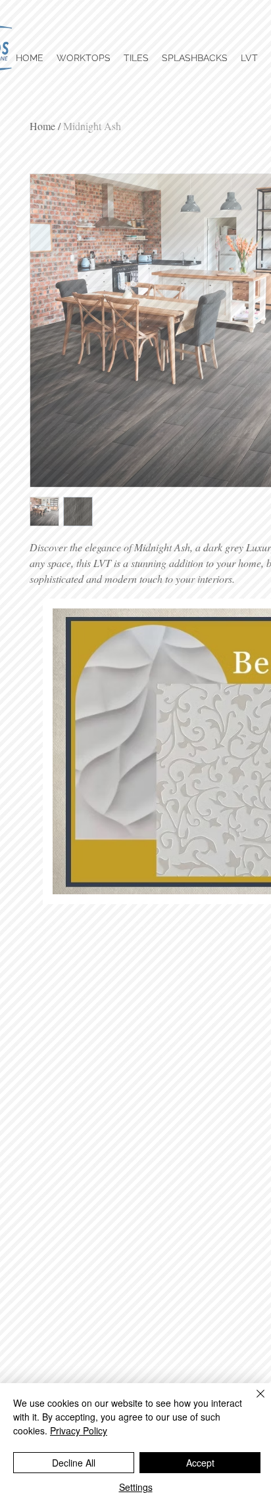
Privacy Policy (78, 1430)
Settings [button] (136, 1487)
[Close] (252, 1401)
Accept (200, 1462)
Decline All (73, 1462)
